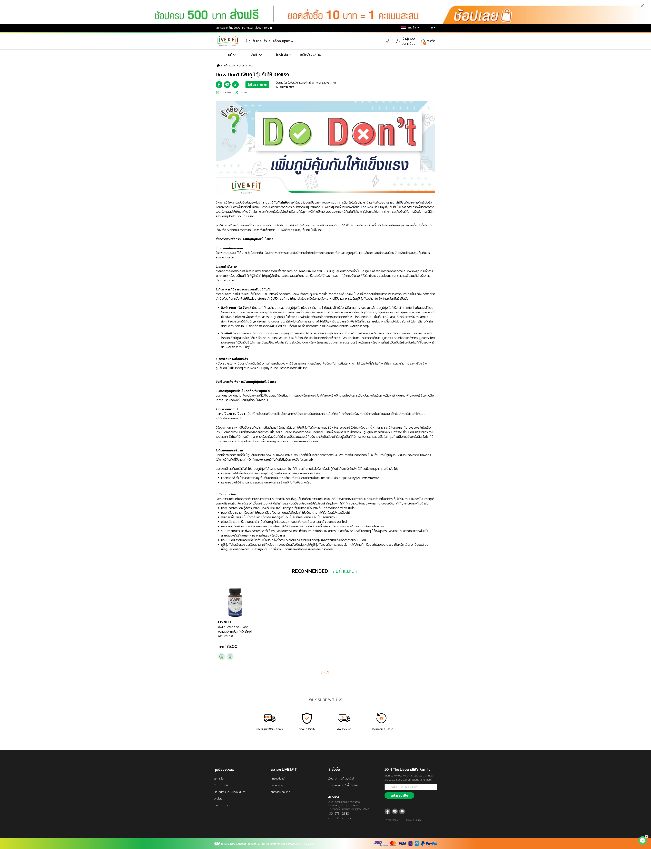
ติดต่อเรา (218, 798)
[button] (407, 27)
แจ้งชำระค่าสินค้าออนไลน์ (341, 778)
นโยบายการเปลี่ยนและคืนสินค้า (229, 792)
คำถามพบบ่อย (221, 805)
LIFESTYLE (247, 65)
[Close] (642, 6)
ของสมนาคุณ (278, 785)
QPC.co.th (308, 844)
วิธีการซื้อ (219, 778)
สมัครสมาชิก (399, 795)
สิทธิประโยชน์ (277, 778)
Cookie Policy (413, 820)
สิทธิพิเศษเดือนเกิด (280, 792)
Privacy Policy (392, 820)
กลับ (327, 672)
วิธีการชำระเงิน (221, 785)
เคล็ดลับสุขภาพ (310, 54)
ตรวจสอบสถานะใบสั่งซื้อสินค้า (343, 785)
